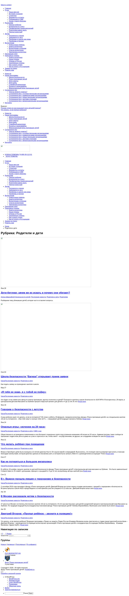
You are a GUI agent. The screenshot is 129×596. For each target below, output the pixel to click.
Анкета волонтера (15, 46)
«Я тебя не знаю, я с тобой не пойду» (23, 392)
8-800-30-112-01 (26, 154)
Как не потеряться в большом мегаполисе (26, 461)
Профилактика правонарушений (21, 28)
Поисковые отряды (12, 56)
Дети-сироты (13, 81)
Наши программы (11, 75)
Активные (11, 544)
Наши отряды (14, 59)
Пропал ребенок (15, 25)
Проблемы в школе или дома (20, 39)
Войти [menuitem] (7, 588)
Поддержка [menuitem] (13, 584)
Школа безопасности (16, 77)
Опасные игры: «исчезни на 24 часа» (23, 426)
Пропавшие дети (11, 54)
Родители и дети (53, 297)
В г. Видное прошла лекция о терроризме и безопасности (36, 478)
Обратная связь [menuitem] (15, 586)
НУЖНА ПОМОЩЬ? (12, 154)
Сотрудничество (11, 90)
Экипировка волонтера (17, 52)
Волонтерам (9, 43)
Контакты (8, 103)
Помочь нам (9, 70)
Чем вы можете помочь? (18, 92)
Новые (3, 544)
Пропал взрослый (15, 32)
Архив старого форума (17, 21)
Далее (9, 534)
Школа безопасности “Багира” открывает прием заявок (34, 376)
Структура (13, 15)
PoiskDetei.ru (29, 569)
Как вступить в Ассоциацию (19, 66)
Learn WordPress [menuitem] (15, 582)
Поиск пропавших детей (18, 79)
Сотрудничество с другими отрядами (22, 99)
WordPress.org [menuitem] (14, 579)
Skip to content (6, 5)
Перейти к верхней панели (11, 573)
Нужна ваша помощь (17, 45)
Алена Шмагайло (7, 297)
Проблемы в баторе (16, 41)
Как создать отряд (15, 65)
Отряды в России (15, 61)
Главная (8, 8)
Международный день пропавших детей (24, 88)
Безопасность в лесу (16, 26)
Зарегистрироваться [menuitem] (12, 590)
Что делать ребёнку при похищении (22, 444)
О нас (7, 10)
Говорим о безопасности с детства (22, 409)
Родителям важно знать (18, 30)
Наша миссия (14, 12)
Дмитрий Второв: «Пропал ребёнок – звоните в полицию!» (36, 513)
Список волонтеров (16, 50)
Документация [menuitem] (14, 580)
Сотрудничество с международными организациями (28, 101)
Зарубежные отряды (16, 63)
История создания (16, 14)
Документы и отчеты (16, 17)
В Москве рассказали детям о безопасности (27, 496)
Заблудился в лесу (16, 37)
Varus (3, 381)
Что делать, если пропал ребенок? (14, 110)
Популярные (20, 544)
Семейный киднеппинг (17, 84)
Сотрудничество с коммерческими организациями (27, 95)
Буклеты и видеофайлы (18, 86)
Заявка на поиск (11, 68)
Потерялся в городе (16, 35)
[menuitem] (66, 577)
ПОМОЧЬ (14, 156)
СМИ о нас (37, 431)
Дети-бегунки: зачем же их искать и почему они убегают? (35, 292)
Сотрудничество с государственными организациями (29, 94)
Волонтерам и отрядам (17, 48)
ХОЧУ (8, 156)
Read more (82, 401)
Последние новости (38, 297)
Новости (8, 74)
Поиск (25, 593)
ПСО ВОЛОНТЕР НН (13, 553)
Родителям (9, 23)
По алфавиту (31, 544)
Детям (7, 34)
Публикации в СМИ (16, 19)
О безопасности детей (22, 297)
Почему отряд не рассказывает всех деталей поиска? (21, 108)
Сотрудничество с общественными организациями (28, 97)
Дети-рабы (13, 83)
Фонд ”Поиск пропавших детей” (16, 562)
